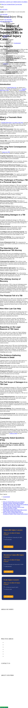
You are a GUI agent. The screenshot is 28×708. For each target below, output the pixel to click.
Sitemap (6, 702)
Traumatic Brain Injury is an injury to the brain (12, 122)
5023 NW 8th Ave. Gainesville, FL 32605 (13, 537)
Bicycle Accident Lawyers (11, 651)
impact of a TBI (6, 152)
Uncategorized (17, 43)
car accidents (22, 90)
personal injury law (11, 87)
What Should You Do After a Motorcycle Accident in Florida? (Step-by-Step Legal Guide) (15, 505)
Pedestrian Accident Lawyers (12, 649)
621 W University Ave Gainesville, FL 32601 (14, 564)
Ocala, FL (13, 701)
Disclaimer (10, 702)
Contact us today (13, 433)
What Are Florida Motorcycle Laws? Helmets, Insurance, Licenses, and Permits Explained (14, 502)
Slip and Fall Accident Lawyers (12, 654)
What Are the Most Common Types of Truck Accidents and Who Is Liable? (13, 508)
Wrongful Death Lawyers (11, 656)
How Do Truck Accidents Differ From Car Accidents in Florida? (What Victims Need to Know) (15, 513)
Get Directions (9, 546)
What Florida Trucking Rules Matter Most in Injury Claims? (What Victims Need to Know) (15, 510)
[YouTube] (7, 671)
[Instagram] (10, 671)
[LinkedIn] (5, 671)
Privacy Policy (20, 701)
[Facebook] (2, 671)
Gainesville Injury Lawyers (13, 530)
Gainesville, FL (7, 701)
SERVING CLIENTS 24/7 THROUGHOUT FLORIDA (13, 1)
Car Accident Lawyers (10, 642)
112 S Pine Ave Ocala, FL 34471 (11, 587)
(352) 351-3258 (8, 589)
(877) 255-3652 (3, 9)
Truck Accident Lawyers (10, 644)
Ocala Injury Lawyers (11, 580)
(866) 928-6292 (8, 566)
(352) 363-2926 (3, 14)
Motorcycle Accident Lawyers (12, 647)
